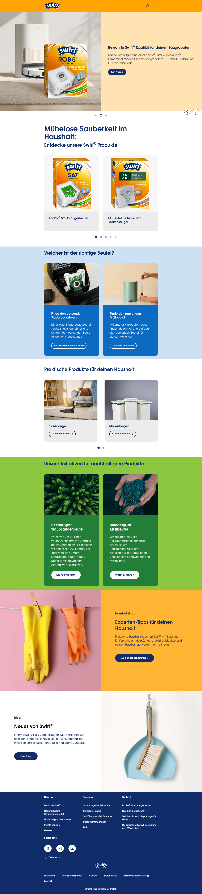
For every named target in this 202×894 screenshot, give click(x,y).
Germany (54, 857)
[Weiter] (195, 112)
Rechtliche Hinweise (72, 876)
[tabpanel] (101, 60)
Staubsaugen (58, 426)
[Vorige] (187, 112)
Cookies (93, 876)
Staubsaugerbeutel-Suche (96, 806)
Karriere (48, 831)
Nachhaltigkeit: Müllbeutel (57, 820)
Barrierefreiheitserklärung (136, 876)
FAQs (85, 828)
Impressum (49, 876)
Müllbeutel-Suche (92, 811)
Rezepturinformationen (94, 822)
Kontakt (48, 881)
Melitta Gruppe (52, 825)
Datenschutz (110, 876)
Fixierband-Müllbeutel (133, 811)
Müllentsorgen (119, 426)
